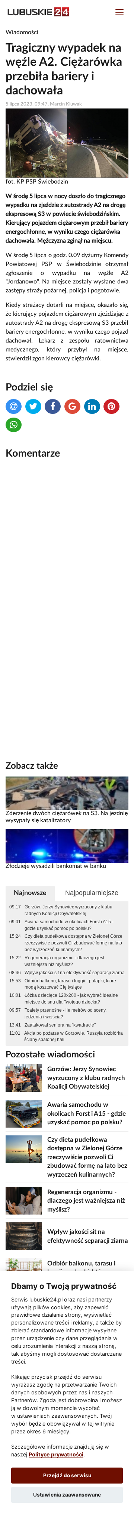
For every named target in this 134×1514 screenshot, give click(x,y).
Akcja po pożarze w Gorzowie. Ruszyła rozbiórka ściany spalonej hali (73, 1037)
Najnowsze (30, 893)
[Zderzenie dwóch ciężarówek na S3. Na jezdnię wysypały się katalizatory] (67, 792)
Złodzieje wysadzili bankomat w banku (56, 866)
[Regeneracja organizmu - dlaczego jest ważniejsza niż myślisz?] (24, 1201)
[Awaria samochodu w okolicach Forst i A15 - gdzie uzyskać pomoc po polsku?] (24, 1113)
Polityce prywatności (56, 1454)
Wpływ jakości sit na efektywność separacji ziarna (75, 972)
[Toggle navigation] (119, 13)
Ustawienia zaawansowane (67, 1495)
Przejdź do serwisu (67, 1475)
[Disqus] (67, 565)
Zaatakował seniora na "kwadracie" (60, 1025)
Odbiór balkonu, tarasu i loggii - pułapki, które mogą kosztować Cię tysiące (70, 984)
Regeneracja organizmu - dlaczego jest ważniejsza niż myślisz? (64, 961)
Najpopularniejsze (91, 893)
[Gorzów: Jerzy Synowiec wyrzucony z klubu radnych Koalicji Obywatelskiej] (24, 1078)
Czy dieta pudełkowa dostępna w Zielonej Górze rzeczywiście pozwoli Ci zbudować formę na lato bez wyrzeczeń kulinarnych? (73, 943)
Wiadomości (22, 32)
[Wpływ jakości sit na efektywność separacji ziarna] (24, 1236)
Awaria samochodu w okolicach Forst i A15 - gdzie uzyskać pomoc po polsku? (69, 925)
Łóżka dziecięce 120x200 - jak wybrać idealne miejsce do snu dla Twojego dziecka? (71, 999)
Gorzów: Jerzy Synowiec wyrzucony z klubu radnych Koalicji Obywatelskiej (68, 910)
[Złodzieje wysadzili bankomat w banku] (67, 846)
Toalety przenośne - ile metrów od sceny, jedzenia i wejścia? (65, 1013)
